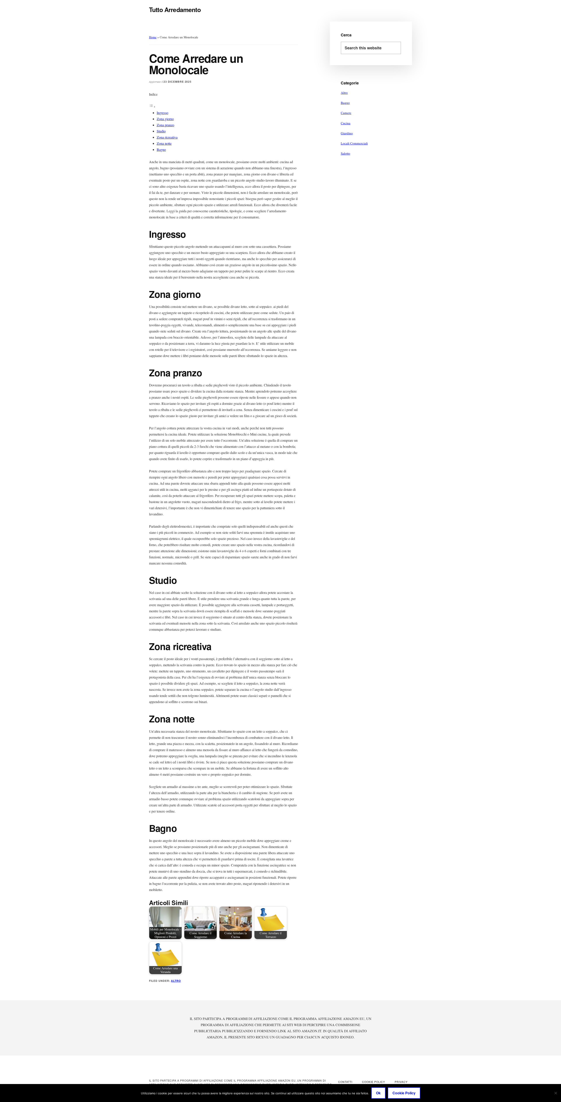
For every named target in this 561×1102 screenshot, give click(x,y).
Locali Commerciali (354, 143)
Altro (176, 981)
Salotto (345, 153)
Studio (161, 131)
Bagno (161, 149)
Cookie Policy (403, 1092)
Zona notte (164, 143)
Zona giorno (165, 118)
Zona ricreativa (167, 137)
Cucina (345, 123)
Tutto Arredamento (175, 9)
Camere (346, 113)
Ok (378, 1092)
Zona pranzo (165, 125)
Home (152, 37)
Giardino (347, 133)
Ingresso (162, 112)
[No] (555, 1093)
